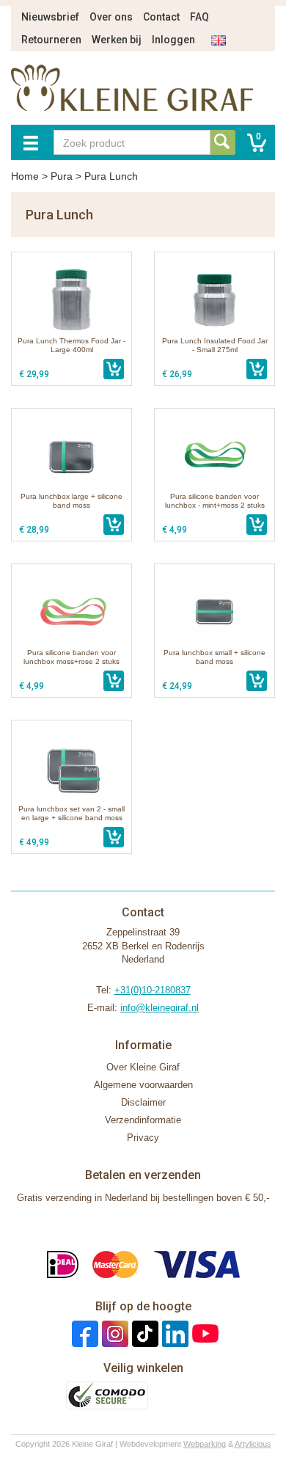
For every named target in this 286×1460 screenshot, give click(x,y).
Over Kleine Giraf (143, 1067)
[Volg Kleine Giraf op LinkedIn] (173, 1332)
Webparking (204, 1443)
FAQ (199, 17)
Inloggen (173, 39)
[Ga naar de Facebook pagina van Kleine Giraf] (83, 1332)
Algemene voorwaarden (143, 1084)
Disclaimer (143, 1102)
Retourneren (51, 39)
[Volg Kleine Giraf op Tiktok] (143, 1332)
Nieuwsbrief (50, 17)
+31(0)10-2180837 (152, 990)
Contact (161, 17)
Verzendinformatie (143, 1119)
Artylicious (253, 1443)
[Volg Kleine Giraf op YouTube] (203, 1332)
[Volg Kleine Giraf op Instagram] (113, 1332)
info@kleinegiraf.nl (159, 1007)
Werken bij (117, 39)
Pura (62, 176)
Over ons (111, 17)
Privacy (143, 1137)
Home (25, 176)
